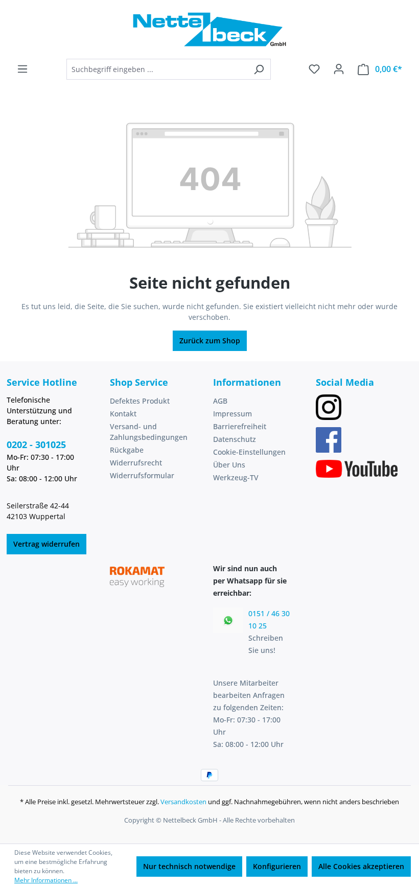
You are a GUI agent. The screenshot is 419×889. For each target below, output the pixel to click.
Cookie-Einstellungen (249, 452)
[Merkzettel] (314, 69)
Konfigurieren (277, 866)
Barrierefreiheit (239, 426)
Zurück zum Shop (209, 340)
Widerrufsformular (142, 475)
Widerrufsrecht (136, 462)
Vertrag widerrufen (46, 544)
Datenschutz (234, 439)
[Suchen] (259, 69)
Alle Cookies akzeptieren (361, 866)
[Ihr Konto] (339, 69)
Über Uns (229, 465)
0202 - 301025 (36, 444)
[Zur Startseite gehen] (209, 29)
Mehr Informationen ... (46, 880)
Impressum (232, 413)
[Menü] (22, 69)
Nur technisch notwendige (189, 866)
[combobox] (156, 69)
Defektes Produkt (140, 401)
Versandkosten (183, 801)
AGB (220, 401)
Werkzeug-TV (236, 477)
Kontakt (123, 413)
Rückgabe (127, 450)
